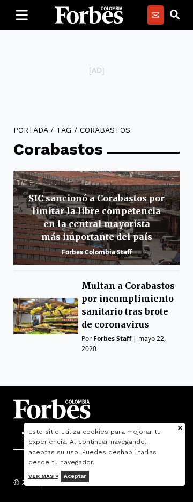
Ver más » (43, 476)
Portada (30, 130)
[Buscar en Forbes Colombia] (175, 15)
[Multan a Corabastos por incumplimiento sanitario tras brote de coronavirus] (45, 316)
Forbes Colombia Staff (97, 252)
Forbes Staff (112, 338)
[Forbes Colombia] (89, 15)
